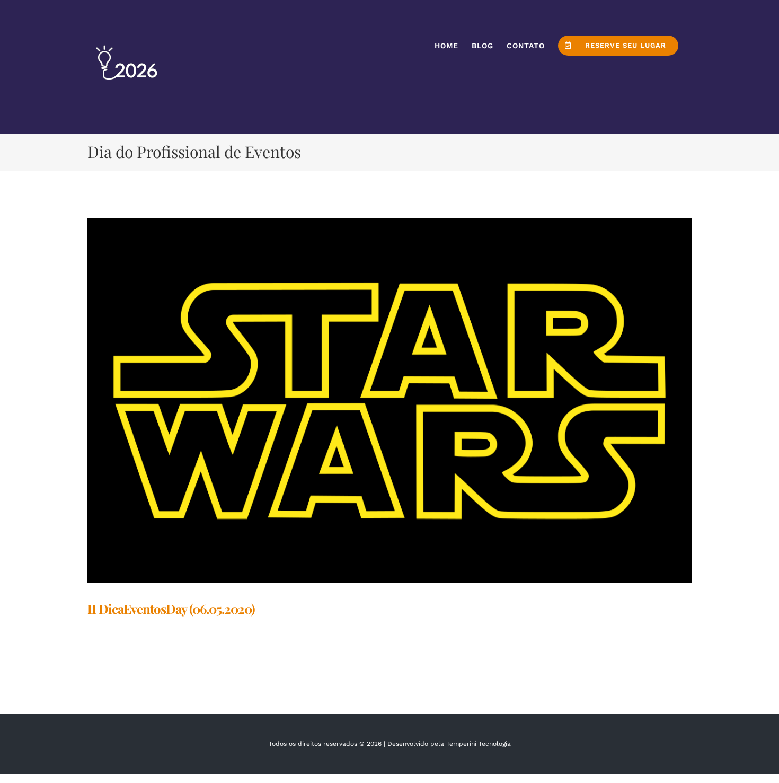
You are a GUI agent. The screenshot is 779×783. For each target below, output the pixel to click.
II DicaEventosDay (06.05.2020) (171, 608)
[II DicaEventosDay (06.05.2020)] (389, 400)
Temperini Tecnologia (478, 743)
